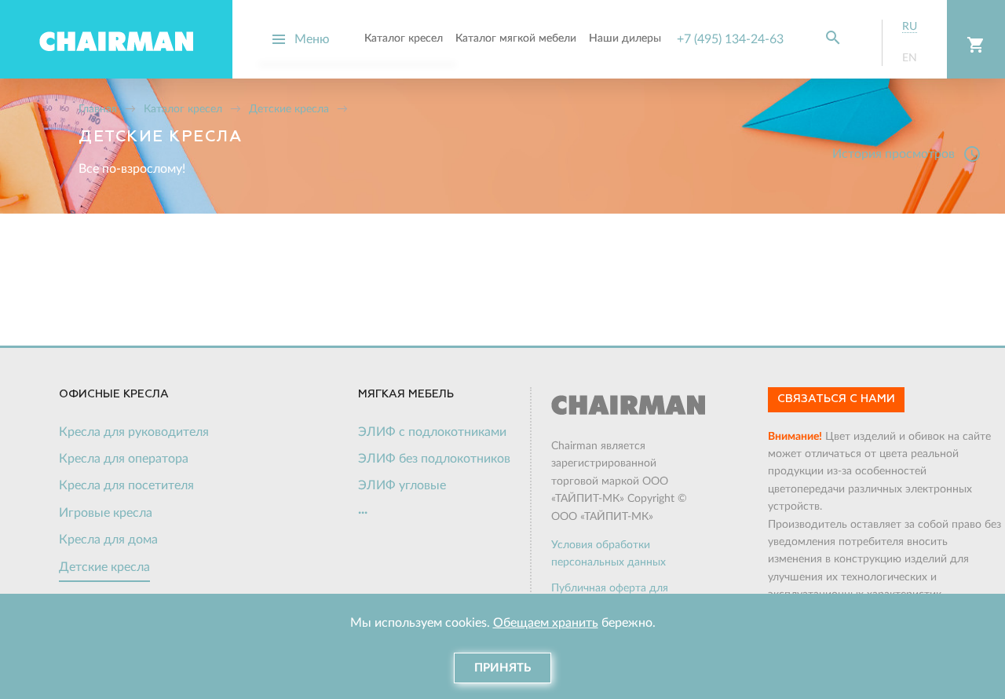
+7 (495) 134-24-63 (730, 39)
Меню (312, 39)
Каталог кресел (183, 109)
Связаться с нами (836, 398)
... (362, 510)
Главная (98, 109)
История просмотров (906, 154)
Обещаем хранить (545, 623)
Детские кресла (289, 109)
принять (502, 668)
